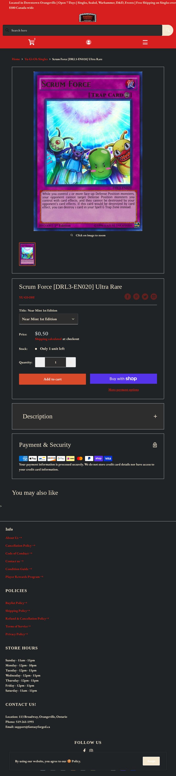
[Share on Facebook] (127, 296)
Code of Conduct (17, 553)
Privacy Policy (15, 634)
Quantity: (25, 362)
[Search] (167, 30)
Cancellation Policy (19, 545)
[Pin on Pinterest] (136, 296)
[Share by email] (154, 296)
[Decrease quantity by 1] (40, 362)
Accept (151, 761)
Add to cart (53, 379)
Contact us (13, 561)
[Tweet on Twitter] (145, 296)
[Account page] (88, 42)
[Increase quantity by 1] (71, 362)
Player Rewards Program (23, 577)
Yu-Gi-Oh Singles (36, 59)
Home (16, 59)
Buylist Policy (15, 603)
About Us (12, 538)
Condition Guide (17, 569)
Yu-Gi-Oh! (27, 297)
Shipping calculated (48, 339)
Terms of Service (17, 626)
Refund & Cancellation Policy (26, 618)
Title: (38, 310)
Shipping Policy (16, 611)
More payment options (123, 389)
